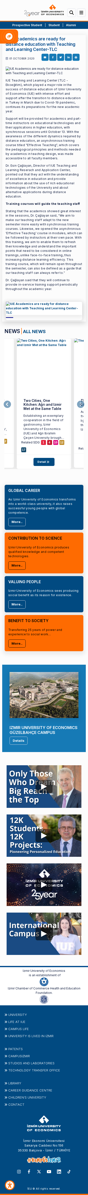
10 (55, 442)
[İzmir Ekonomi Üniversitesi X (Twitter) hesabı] (39, 1171)
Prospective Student (27, 25)
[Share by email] (44, 57)
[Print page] (75, 57)
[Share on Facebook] (52, 57)
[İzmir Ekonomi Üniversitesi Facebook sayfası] (29, 1171)
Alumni (71, 25)
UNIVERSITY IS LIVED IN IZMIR (31, 1036)
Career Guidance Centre (30, 1090)
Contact (16, 1104)
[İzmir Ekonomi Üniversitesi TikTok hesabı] (69, 1171)
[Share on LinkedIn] (68, 57)
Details (18, 741)
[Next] (81, 404)
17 (23, 450)
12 (4, 441)
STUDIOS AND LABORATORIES (31, 1063)
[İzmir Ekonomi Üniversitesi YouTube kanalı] (49, 1171)
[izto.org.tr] (44, 982)
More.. (16, 522)
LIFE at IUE (16, 1022)
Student (54, 25)
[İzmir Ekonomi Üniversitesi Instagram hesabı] (19, 1171)
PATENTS (15, 1049)
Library (14, 1083)
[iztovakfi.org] (44, 999)
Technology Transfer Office (34, 1070)
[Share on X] (60, 57)
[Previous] (7, 404)
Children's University (27, 1097)
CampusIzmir (19, 1056)
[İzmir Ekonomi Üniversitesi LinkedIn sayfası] (59, 1171)
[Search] (71, 12)
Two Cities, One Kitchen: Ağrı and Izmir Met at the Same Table (42, 405)
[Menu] (81, 12)
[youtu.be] (44, 785)
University (17, 1015)
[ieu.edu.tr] (44, 10)
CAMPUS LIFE (18, 1029)
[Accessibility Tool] (10, 1185)
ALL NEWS (34, 331)
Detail (41, 462)
